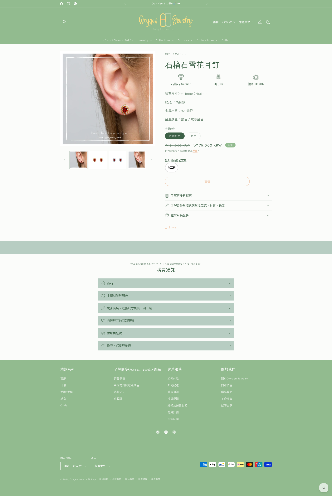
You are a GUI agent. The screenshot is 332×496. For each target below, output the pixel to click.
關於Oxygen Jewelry (234, 378)
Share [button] (173, 227)
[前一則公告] (125, 3)
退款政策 (116, 479)
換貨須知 (173, 398)
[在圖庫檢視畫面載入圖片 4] (137, 160)
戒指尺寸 (119, 391)
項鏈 (63, 378)
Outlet (64, 405)
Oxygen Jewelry (78, 479)
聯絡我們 (226, 391)
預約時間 (173, 419)
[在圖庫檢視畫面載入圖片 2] (98, 160)
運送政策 (155, 479)
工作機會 (226, 398)
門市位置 (226, 385)
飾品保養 (119, 378)
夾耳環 (118, 398)
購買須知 (173, 391)
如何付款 (173, 378)
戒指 (63, 398)
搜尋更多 (226, 405)
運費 (195, 150)
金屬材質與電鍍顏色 (126, 385)
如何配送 (173, 385)
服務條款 (142, 479)
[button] (64, 22)
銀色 (195, 136)
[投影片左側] (64, 160)
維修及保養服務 (177, 405)
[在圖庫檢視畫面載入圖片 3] (117, 160)
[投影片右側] (151, 160)
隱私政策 (129, 479)
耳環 (63, 385)
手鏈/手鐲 (66, 391)
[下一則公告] (207, 3)
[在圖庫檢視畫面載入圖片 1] (78, 160)
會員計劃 (173, 412)
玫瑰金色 (176, 136)
